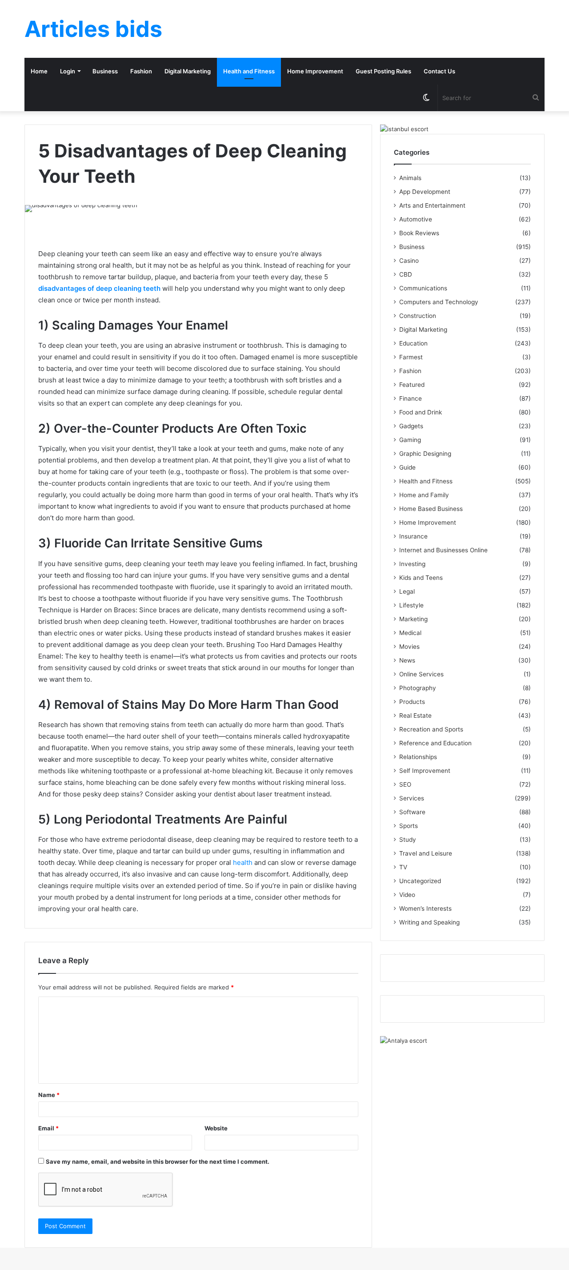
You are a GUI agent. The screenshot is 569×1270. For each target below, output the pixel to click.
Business (105, 71)
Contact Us (439, 71)
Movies (409, 646)
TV (403, 867)
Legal (407, 591)
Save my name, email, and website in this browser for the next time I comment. (157, 1161)
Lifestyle (411, 605)
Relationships (418, 756)
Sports (408, 825)
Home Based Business (431, 508)
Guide (407, 467)
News (407, 660)
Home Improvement (315, 71)
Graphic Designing (425, 453)
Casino (409, 260)
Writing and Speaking (429, 922)
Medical (410, 632)
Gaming (410, 439)
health (242, 862)
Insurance (413, 536)
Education (413, 343)
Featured (412, 384)
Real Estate (415, 715)
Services (411, 798)
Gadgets (411, 426)
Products (412, 701)
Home (39, 71)
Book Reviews (419, 233)
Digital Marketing (187, 71)
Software (412, 812)
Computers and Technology (438, 301)
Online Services (421, 674)
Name (49, 1094)
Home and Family (424, 494)
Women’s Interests (425, 908)
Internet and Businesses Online (443, 550)
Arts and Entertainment (432, 205)
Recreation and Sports (431, 729)
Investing (412, 563)
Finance (410, 398)
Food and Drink (420, 412)
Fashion (141, 71)
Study (407, 839)
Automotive (415, 219)
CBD (405, 274)
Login (67, 71)
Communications (423, 288)
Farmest (411, 357)
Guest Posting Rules (383, 71)
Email (48, 1128)
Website (216, 1128)
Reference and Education (435, 743)
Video (407, 894)
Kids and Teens (421, 577)
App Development (424, 191)
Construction (417, 315)
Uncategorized (420, 880)
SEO (405, 784)
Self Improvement (424, 770)
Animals (410, 177)
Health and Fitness (249, 71)
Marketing (413, 619)
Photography (417, 687)
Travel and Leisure (425, 853)
